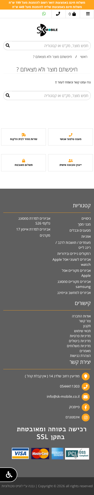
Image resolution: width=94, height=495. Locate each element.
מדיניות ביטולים (80, 340)
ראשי (83, 56)
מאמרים (85, 350)
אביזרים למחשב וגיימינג (74, 292)
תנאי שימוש (82, 330)
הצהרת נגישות (80, 355)
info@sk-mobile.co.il (63, 396)
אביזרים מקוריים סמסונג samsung (74, 284)
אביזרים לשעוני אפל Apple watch (71, 262)
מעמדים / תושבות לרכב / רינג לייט (73, 245)
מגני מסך (84, 224)
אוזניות (86, 236)
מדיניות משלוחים (79, 345)
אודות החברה (81, 316)
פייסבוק (74, 406)
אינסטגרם (73, 417)
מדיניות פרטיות (80, 335)
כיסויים (86, 218)
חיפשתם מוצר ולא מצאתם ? (52, 56)
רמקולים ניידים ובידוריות (74, 253)
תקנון (87, 325)
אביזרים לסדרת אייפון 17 (33, 229)
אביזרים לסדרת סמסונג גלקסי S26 (34, 221)
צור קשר (85, 320)
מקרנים (45, 235)
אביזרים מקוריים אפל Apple (76, 273)
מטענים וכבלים (80, 230)
